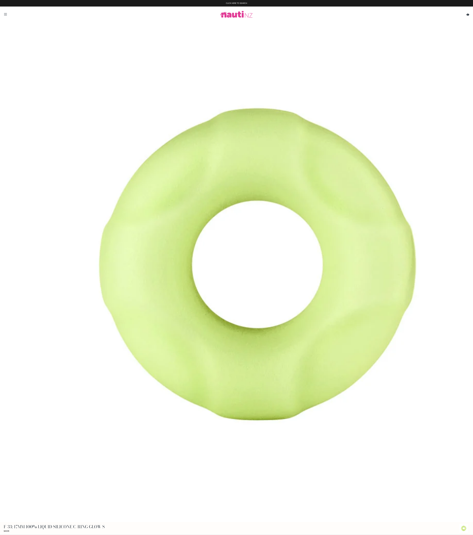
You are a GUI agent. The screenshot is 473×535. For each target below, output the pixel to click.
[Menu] (5, 15)
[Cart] (467, 14)
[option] (463, 529)
